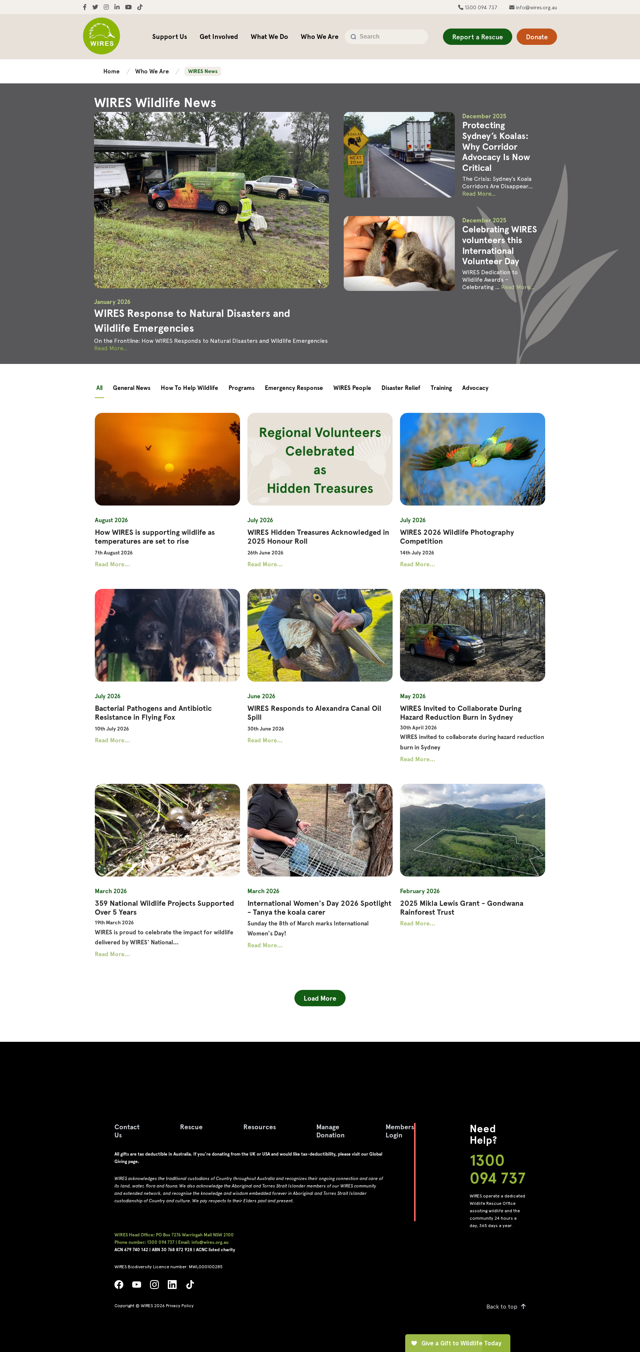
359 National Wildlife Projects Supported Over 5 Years (164, 908)
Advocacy (475, 387)
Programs (241, 387)
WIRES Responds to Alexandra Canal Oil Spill (314, 713)
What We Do (269, 36)
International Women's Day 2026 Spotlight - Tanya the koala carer (319, 908)
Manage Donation (330, 1131)
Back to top (501, 1306)
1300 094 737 (480, 7)
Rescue (191, 1127)
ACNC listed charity (215, 1249)
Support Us (169, 36)
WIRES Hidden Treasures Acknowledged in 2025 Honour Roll (318, 537)
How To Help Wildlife (189, 387)
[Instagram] (154, 1286)
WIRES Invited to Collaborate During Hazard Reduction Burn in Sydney (460, 713)
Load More (320, 998)
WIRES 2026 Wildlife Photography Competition (457, 537)
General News (131, 387)
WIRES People (352, 387)
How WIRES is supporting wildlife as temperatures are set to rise (155, 537)
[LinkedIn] (172, 1286)
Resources (259, 1127)
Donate (537, 37)
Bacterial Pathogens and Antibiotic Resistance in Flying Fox (153, 713)
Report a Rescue (477, 37)
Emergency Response (294, 387)
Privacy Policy (180, 1305)
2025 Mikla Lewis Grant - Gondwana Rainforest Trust (461, 908)
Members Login (400, 1131)
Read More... (110, 348)
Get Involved (219, 36)
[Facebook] (118, 1286)
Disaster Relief (400, 387)
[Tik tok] (190, 1286)
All (99, 387)
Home (112, 71)
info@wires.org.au (535, 7)
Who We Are (320, 36)
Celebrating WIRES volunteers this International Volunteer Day (499, 245)
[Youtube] (136, 1286)
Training (441, 387)
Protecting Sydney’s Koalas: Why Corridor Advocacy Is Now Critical (496, 146)
